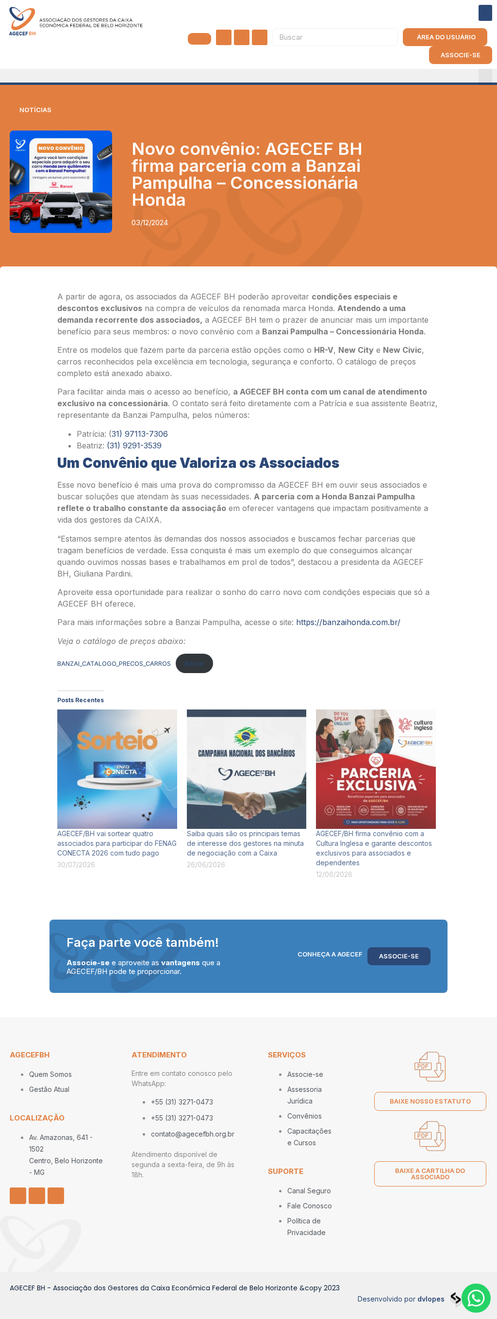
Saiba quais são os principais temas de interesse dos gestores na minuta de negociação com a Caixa (245, 843)
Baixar (194, 663)
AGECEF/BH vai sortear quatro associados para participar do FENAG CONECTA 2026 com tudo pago (117, 843)
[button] (485, 13)
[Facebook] (241, 37)
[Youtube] (259, 37)
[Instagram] (224, 37)
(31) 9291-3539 (134, 445)
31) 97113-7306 (140, 434)
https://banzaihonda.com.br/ (348, 622)
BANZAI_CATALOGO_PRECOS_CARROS (114, 663)
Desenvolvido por (401, 1299)
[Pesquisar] (389, 37)
